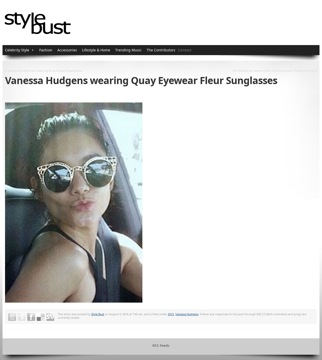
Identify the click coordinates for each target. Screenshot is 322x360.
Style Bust (97, 314)
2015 (171, 314)
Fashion (45, 50)
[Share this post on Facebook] (31, 317)
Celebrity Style (17, 50)
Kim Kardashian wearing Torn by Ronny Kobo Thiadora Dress (273, 71)
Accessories (67, 50)
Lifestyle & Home (96, 50)
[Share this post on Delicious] (41, 317)
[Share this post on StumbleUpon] (50, 317)
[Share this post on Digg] (22, 317)
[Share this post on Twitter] (12, 317)
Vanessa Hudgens (186, 314)
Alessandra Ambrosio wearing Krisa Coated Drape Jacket (46, 71)
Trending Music (128, 50)
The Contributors (161, 50)
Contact (184, 50)
